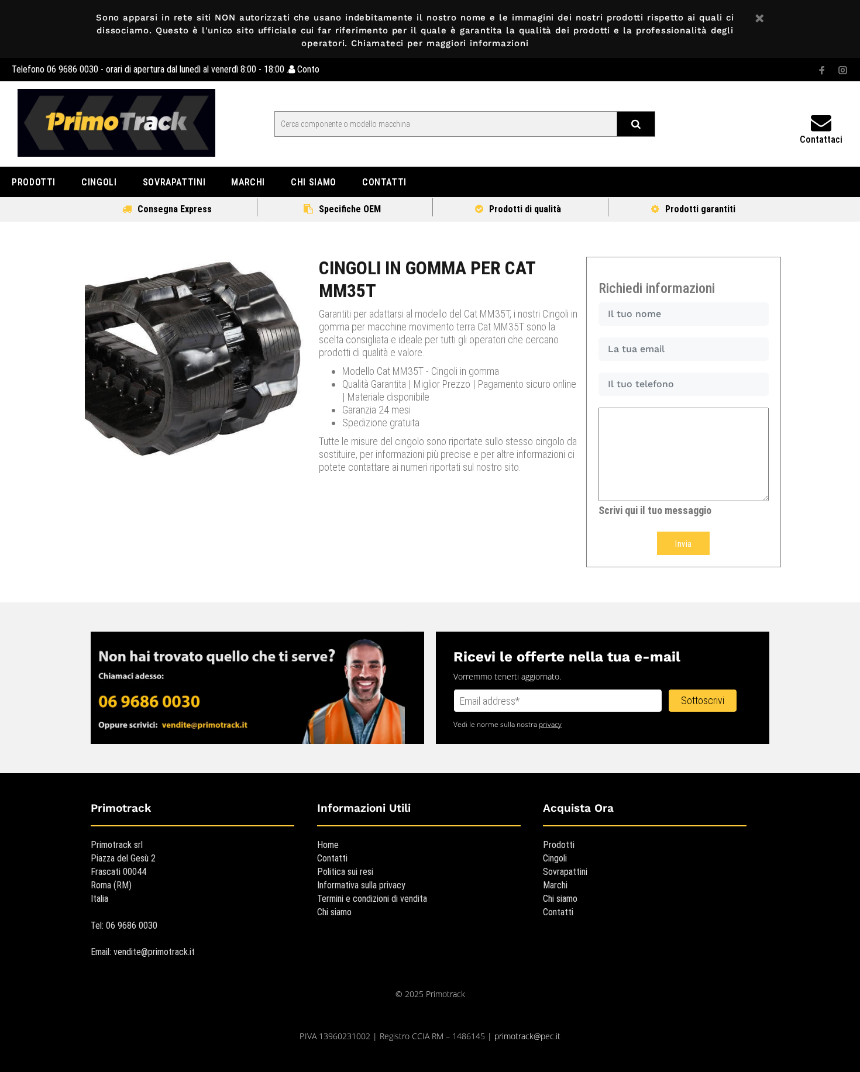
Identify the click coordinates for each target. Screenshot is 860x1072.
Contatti (332, 858)
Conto (307, 69)
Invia (683, 544)
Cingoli (555, 858)
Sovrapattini (565, 871)
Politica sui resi (345, 871)
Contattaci (821, 139)
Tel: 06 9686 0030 (124, 925)
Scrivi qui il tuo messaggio (654, 510)
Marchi (555, 885)
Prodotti (559, 844)
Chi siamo (334, 912)
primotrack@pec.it (527, 1036)
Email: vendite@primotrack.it (143, 951)
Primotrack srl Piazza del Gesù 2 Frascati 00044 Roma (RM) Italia (123, 871)
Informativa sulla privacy (361, 885)
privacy (550, 724)
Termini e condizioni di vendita (372, 898)
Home (328, 844)
